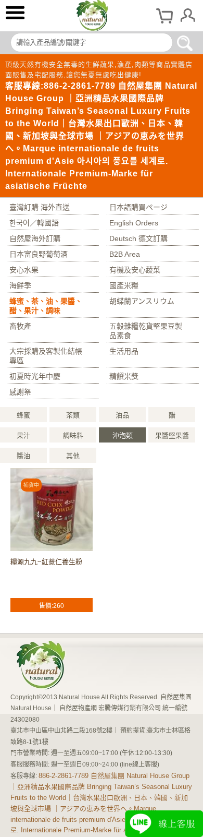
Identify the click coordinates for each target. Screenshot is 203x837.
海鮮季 (20, 285)
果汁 (23, 435)
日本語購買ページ (138, 207)
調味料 (73, 435)
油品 (122, 415)
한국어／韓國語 (34, 223)
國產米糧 (123, 285)
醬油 (23, 456)
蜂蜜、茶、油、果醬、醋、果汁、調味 (45, 306)
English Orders (133, 223)
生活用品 (123, 351)
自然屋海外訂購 (34, 238)
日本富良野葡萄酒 (38, 254)
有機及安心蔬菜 (134, 270)
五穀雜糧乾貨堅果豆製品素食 (145, 331)
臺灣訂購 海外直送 (39, 207)
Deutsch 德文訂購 (138, 238)
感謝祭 (20, 392)
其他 (73, 456)
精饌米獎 (123, 376)
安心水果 (24, 270)
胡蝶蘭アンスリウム (141, 301)
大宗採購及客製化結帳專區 (45, 356)
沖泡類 (122, 435)
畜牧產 (20, 326)
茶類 (73, 415)
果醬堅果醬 (172, 435)
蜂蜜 (23, 415)
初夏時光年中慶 (34, 376)
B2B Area (124, 254)
